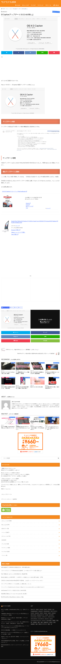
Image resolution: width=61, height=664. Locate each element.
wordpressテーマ (40, 615)
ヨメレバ (48, 208)
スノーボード (41, 618)
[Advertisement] (30, 68)
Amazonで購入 (15, 230)
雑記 (49, 624)
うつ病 (46, 615)
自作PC (50, 622)
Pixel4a (45, 613)
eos (53, 609)
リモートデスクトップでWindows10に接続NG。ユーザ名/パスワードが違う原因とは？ (21, 570)
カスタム (39, 616)
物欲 (42, 622)
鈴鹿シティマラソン (43, 624)
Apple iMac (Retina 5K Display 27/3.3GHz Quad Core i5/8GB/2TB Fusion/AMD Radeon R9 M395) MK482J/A (34, 221)
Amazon (27, 203)
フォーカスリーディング (36, 620)
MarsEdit (37, 613)
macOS (32, 613)
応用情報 (35, 622)
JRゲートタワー (54, 611)
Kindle (27, 204)
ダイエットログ (6, 536)
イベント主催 (5, 532)
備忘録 (54, 620)
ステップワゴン (34, 618)
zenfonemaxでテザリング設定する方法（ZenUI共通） (14, 590)
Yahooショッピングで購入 (18, 232)
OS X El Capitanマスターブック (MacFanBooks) (14, 191)
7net (27, 208)
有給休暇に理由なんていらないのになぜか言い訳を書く (14, 593)
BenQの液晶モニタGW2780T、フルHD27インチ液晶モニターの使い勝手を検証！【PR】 (22, 577)
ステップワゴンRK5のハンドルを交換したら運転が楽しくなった (16, 583)
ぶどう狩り (51, 615)
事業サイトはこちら (6, 489)
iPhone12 (41, 611)
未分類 (4, 540)
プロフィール (48, 5)
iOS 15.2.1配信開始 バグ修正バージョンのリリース (13, 630)
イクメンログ (33, 616)
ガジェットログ (25, 5)
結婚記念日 (46, 622)
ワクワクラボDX (8, 2)
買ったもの (17, 5)
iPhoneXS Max (46, 611)
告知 (57, 620)
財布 (54, 622)
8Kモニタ (33, 609)
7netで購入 (14, 234)
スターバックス (51, 616)
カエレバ (17, 225)
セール (51, 618)
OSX (16, 307)
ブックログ (33, 5)
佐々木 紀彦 (49, 620)
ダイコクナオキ (16, 401)
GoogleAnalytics (34, 611)
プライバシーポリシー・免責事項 (9, 499)
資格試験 (33, 624)
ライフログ (5, 551)
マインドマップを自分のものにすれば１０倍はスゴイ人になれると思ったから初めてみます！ (23, 587)
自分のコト (5, 528)
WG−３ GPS (33, 615)
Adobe (37, 609)
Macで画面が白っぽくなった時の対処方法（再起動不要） (14, 574)
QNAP (49, 613)
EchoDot (49, 609)
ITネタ (20, 307)
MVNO (41, 613)
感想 (39, 622)
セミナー (47, 618)
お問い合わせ (56, 5)
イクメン (4, 555)
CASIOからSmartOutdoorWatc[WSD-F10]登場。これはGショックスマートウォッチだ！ (22, 580)
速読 (36, 624)
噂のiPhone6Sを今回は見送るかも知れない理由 (12, 597)
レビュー (44, 620)
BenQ (45, 609)
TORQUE (53, 613)
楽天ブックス (29, 206)
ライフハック (40, 5)
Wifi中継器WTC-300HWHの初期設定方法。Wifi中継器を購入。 (16, 567)
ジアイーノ (44, 616)
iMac (12, 307)
